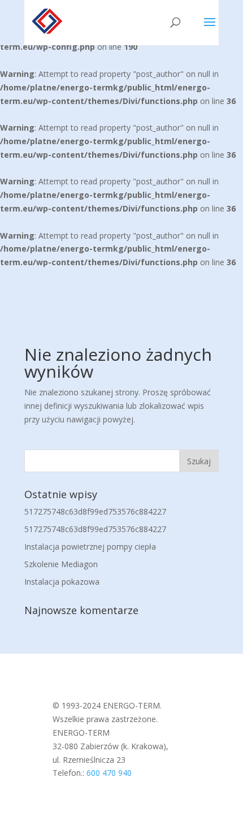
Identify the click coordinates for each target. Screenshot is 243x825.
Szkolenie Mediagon (61, 564)
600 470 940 (109, 772)
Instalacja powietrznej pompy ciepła (90, 546)
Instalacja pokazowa (61, 581)
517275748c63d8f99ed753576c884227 (95, 511)
